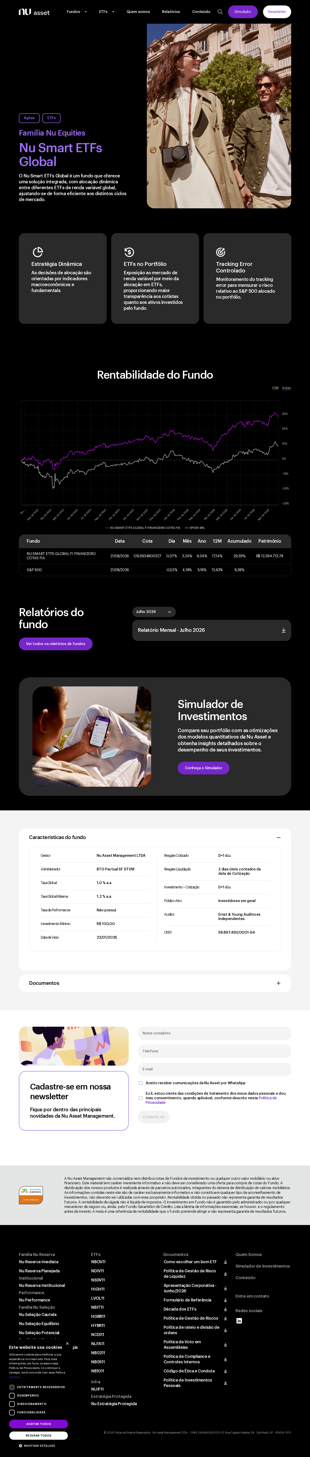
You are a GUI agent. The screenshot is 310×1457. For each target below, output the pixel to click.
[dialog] (39, 1395)
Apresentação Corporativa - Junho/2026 (190, 1288)
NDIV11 (97, 1271)
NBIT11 (97, 1307)
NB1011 (97, 1371)
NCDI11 (97, 1335)
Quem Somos (249, 1255)
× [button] (67, 1344)
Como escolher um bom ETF (190, 1262)
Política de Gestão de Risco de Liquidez (190, 1273)
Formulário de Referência (187, 1300)
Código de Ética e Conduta (189, 1371)
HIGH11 (97, 1289)
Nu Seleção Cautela (38, 1315)
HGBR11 (98, 1316)
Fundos (73, 12)
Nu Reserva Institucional (42, 1285)
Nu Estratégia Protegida (114, 1404)
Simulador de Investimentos (263, 1266)
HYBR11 (98, 1325)
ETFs (103, 12)
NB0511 (98, 1362)
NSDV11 (98, 1280)
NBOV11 (98, 1262)
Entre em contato (252, 1296)
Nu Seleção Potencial (39, 1333)
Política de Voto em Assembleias (182, 1344)
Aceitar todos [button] (38, 1424)
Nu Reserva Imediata (38, 1262)
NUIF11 (97, 1389)
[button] (38, 1445)
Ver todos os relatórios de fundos (55, 644)
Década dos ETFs (180, 1309)
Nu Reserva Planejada (39, 1271)
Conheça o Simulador (203, 768)
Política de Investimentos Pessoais (188, 1383)
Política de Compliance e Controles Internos (187, 1359)
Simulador (243, 12)
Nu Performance (34, 1300)
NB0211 (98, 1353)
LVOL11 (97, 1298)
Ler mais (14, 1377)
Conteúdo (201, 12)
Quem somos (138, 12)
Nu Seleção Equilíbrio (39, 1324)
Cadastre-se (154, 1117)
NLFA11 (97, 1344)
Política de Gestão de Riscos (191, 1318)
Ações (29, 118)
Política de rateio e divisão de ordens (191, 1330)
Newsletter (277, 12)
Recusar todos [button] (38, 1435)
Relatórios (171, 12)
